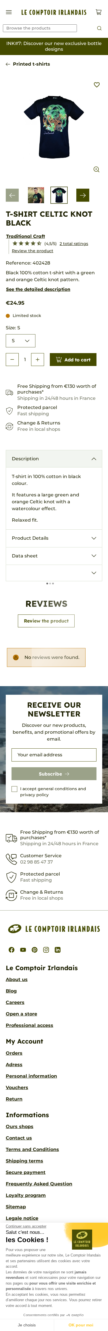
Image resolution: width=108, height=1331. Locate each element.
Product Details (30, 538)
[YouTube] (23, 950)
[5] (24, 243)
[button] (12, 359)
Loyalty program (26, 1195)
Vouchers (17, 1087)
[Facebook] (11, 950)
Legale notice (22, 1218)
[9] (37, 243)
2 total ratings (74, 243)
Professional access (29, 1025)
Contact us (19, 1138)
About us (17, 979)
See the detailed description (38, 289)
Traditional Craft (25, 236)
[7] (31, 243)
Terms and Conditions (32, 1149)
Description (25, 458)
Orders (14, 1053)
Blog (11, 991)
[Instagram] (46, 950)
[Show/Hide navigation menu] (9, 12)
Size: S (13, 327)
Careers (15, 1002)
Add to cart (77, 360)
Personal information (31, 1076)
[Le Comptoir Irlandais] (54, 12)
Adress (14, 1064)
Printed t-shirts (31, 64)
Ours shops (19, 1126)
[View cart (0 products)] (98, 12)
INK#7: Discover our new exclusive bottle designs (54, 46)
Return (14, 1099)
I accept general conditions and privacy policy (53, 791)
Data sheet (25, 556)
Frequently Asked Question (39, 1184)
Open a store (21, 1014)
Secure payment (26, 1172)
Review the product (32, 250)
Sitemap (16, 1206)
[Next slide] (82, 195)
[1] (12, 243)
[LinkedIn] (57, 950)
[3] (18, 243)
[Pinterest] (34, 950)
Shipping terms (24, 1161)
